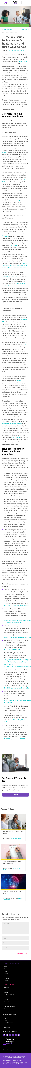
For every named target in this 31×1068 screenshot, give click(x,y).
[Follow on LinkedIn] (10, 1035)
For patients (7, 1004)
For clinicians (7, 1001)
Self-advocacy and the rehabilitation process (13, 832)
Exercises (6, 999)
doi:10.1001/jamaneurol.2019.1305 (15, 739)
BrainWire (6, 1025)
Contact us (6, 978)
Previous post (8, 29)
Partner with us (7, 976)
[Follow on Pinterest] (13, 1035)
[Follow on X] (7, 1035)
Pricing (5, 1011)
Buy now (6, 992)
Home (5, 966)
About (5, 969)
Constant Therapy (8, 997)
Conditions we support (9, 994)
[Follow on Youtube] (16, 1035)
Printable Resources (8, 1022)
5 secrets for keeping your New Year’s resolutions (12, 862)
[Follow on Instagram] (19, 1035)
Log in (5, 1018)
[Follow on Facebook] (4, 1035)
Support (6, 1020)
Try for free (6, 987)
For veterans (7, 1008)
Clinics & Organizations (9, 1006)
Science (6, 973)
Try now (15, 794)
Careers (6, 980)
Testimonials (7, 1027)
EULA (4, 1050)
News (5, 971)
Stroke (11, 50)
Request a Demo (8, 990)
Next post (24, 29)
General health (19, 50)
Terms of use (19, 1050)
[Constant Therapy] (24, 2)
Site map (25, 1050)
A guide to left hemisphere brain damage (12, 892)
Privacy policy (10, 1050)
